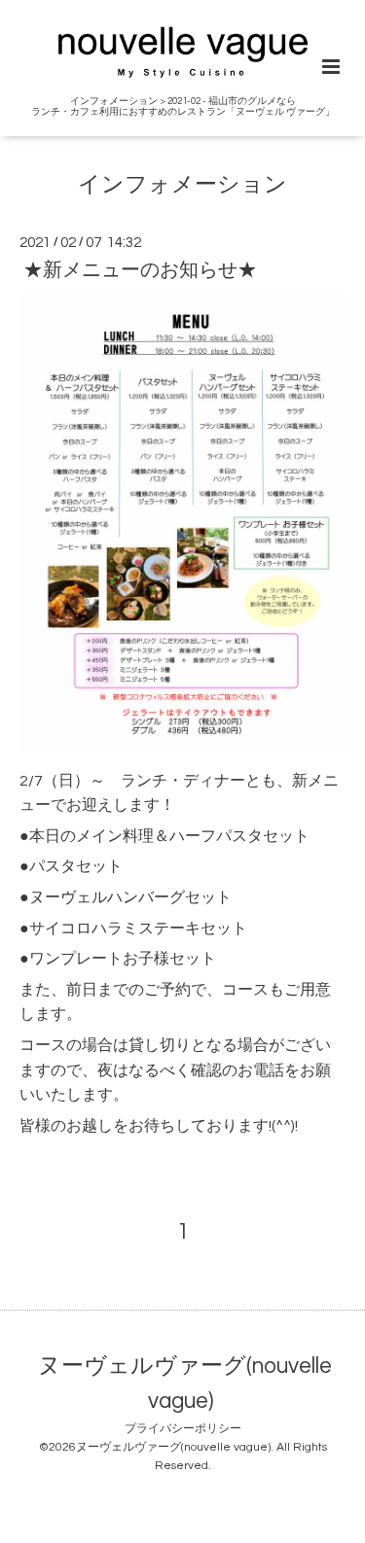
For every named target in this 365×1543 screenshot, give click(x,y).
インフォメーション (182, 185)
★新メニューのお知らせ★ (140, 270)
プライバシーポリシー (183, 1428)
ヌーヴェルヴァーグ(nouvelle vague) (185, 1384)
